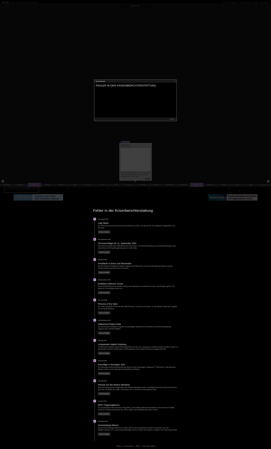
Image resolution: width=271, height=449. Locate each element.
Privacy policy (129, 446)
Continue (172, 119)
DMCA (138, 446)
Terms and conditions (149, 446)
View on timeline (104, 232)
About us (119, 446)
